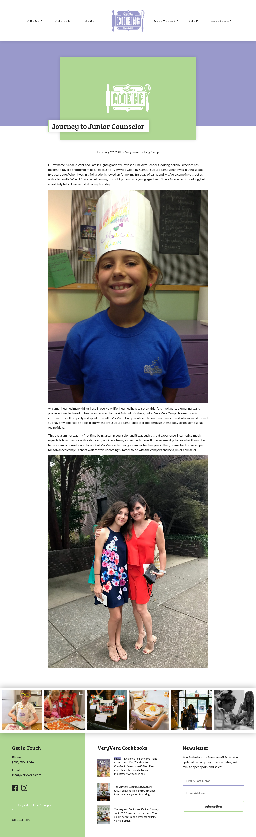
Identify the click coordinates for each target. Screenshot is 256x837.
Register (220, 20)
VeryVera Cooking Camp (142, 152)
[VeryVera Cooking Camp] (128, 20)
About (33, 20)
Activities (165, 20)
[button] (213, 806)
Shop (193, 20)
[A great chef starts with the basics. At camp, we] (22, 710)
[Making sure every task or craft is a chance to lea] (234, 710)
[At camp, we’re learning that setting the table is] (149, 710)
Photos (62, 20)
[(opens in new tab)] (103, 767)
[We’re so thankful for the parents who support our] (191, 710)
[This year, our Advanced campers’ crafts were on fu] (107, 710)
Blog (90, 20)
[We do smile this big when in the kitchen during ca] (64, 710)
